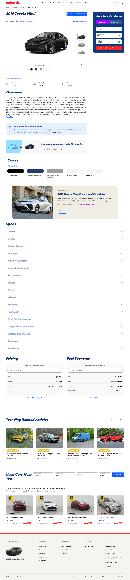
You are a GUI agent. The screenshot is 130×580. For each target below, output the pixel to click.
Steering (12, 304)
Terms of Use (110, 546)
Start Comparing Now (51, 149)
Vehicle (11, 231)
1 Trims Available (79, 22)
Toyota (15, 7)
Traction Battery (17, 260)
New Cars (102, 22)
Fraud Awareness (111, 562)
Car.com (86, 550)
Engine (11, 238)
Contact (64, 553)
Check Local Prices (109, 48)
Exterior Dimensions (19, 319)
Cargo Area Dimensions (21, 326)
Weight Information (18, 268)
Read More (10, 117)
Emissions (13, 348)
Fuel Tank (12, 311)
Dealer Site (65, 550)
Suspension (14, 275)
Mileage (12, 253)
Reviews (42, 553)
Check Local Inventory (76, 14)
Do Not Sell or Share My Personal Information (113, 558)
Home (7, 7)
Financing (42, 560)
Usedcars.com (88, 546)
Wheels (11, 297)
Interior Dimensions (18, 333)
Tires (10, 289)
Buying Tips (43, 557)
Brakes (11, 282)
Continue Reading (63, 212)
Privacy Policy (110, 550)
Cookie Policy (110, 553)
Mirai (22, 7)
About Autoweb (66, 546)
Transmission (15, 246)
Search (118, 475)
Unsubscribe (109, 566)
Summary (12, 341)
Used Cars (115, 22)
